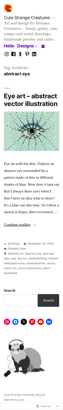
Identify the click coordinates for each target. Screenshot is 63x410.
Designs (25, 45)
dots (7, 258)
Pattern (53, 258)
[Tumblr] (20, 54)
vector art (10, 268)
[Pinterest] (27, 54)
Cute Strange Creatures (27, 17)
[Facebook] (13, 54)
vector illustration (29, 268)
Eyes (23, 248)
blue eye (48, 253)
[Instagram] (7, 322)
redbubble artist (14, 263)
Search (9, 290)
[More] (43, 46)
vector (51, 263)
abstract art (15, 253)
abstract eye (33, 253)
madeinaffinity (37, 258)
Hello (9, 45)
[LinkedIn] (34, 54)
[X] (24, 322)
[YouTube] (40, 322)
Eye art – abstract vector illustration (30, 100)
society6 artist (35, 263)
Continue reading (17, 224)
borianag (14, 243)
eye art (22, 258)
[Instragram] (6, 54)
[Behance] (49, 322)
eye (13, 258)
